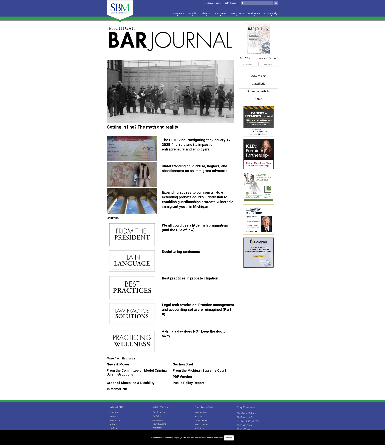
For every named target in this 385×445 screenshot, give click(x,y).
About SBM (117, 407)
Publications (157, 428)
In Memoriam (117, 389)
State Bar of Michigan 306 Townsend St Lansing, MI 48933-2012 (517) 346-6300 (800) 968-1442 (248, 421)
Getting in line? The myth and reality (142, 127)
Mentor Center (201, 424)
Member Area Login (212, 3)
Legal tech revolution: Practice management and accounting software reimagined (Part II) (198, 309)
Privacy (113, 424)
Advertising (258, 76)
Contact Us (115, 420)
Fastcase (198, 417)
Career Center (201, 420)
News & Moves (118, 364)
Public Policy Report (188, 383)
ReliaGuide (199, 428)
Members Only (204, 407)
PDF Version (182, 377)
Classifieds (258, 83)
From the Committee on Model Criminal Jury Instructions (137, 372)
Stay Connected (247, 407)
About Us (114, 413)
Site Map (114, 417)
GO (275, 3)
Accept (229, 438)
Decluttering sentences (181, 252)
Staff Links (114, 428)
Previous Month (248, 64)
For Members (158, 412)
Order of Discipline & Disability (130, 383)
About (258, 99)
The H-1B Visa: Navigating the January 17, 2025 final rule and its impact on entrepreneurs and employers (197, 144)
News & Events (159, 424)
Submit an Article (258, 91)
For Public (156, 416)
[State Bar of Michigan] (120, 10)
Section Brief (183, 364)
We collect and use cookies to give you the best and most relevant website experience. (191, 438)
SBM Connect (230, 3)
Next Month (268, 64)
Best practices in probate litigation (190, 278)
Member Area (201, 413)
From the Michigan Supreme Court (199, 370)
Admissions (157, 420)
